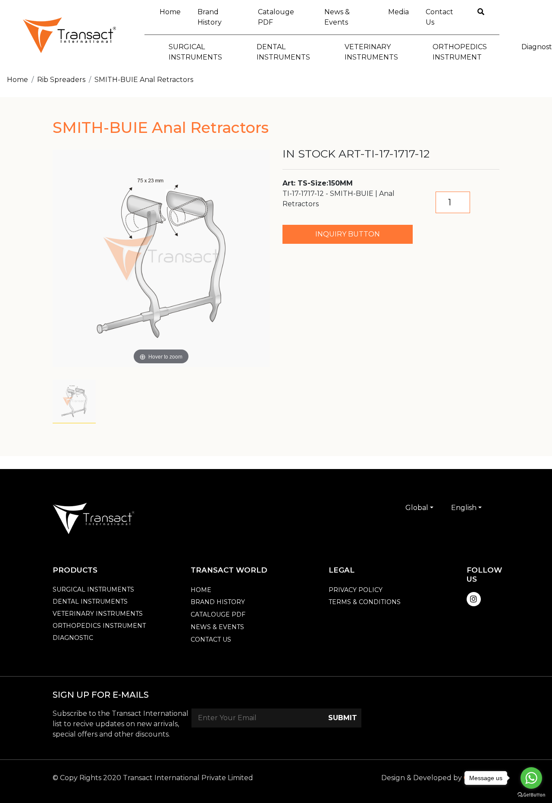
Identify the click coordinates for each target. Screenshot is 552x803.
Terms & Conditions (365, 602)
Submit (342, 718)
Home (174, 11)
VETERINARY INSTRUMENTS (98, 613)
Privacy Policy (356, 590)
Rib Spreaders (61, 80)
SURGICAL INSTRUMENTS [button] (195, 52)
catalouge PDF (218, 614)
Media (398, 12)
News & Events (337, 17)
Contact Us (439, 17)
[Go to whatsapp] (531, 778)
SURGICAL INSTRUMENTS (93, 589)
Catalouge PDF (276, 17)
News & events (217, 627)
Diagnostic (73, 638)
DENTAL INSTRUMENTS (90, 601)
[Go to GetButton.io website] (531, 794)
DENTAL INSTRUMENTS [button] (283, 52)
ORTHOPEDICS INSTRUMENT (99, 626)
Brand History (210, 17)
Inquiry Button (347, 234)
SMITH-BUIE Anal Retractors (143, 80)
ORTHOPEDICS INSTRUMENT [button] (460, 52)
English (464, 508)
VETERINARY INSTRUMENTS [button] (371, 52)
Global (416, 508)
